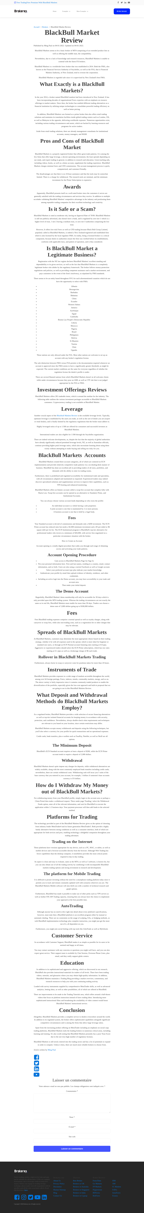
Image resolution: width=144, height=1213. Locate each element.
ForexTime (97, 1181)
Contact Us (57, 1196)
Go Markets (97, 1184)
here (26, 1190)
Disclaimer (57, 1187)
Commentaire (72, 1091)
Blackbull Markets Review (67, 416)
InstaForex (116, 1193)
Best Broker (77, 1181)
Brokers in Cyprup (80, 1196)
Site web (72, 1137)
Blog (55, 1193)
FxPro (114, 1190)
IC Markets (116, 1187)
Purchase (122, 11)
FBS (114, 1181)
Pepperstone (97, 1190)
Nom (72, 1117)
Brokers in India (79, 1193)
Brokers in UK (78, 1184)
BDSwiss (96, 1193)
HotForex (96, 1196)
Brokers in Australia (80, 1187)
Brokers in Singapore (81, 1190)
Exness (115, 1196)
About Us (57, 1181)
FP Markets (97, 1187)
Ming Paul (52, 1050)
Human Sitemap (59, 1190)
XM (113, 1184)
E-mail (72, 1127)
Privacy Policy (59, 1184)
